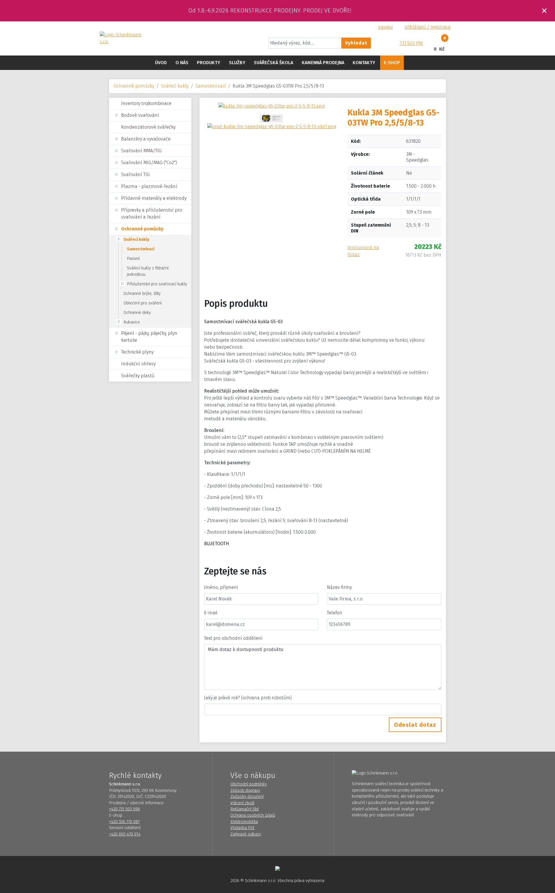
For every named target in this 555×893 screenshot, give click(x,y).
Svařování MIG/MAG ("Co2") (149, 162)
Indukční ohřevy (138, 364)
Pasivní (133, 258)
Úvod (161, 62)
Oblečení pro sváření (142, 303)
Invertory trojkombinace (146, 103)
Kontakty (364, 62)
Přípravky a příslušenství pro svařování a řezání (151, 213)
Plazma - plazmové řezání (149, 186)
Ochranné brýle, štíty (142, 293)
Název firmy (339, 587)
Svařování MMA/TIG (141, 151)
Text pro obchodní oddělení (233, 638)
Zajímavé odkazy (245, 834)
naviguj (385, 27)
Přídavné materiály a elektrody (153, 198)
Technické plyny (137, 352)
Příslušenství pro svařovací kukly (157, 284)
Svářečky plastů (137, 375)
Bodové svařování (140, 115)
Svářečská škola (273, 62)
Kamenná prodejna (323, 62)
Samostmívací (210, 86)
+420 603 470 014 (124, 834)
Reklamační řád (244, 809)
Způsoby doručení (247, 796)
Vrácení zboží (242, 802)
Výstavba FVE (242, 827)
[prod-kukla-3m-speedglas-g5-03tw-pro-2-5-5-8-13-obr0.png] (271, 118)
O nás (181, 62)
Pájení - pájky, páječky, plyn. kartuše (149, 336)
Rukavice (131, 322)
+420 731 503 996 (124, 809)
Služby (237, 62)
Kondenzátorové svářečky (148, 127)
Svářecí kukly (174, 86)
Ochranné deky (137, 312)
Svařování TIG (135, 174)
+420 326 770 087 (124, 821)
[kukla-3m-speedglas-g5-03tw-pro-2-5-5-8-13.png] (271, 105)
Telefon (334, 612)
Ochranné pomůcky (134, 86)
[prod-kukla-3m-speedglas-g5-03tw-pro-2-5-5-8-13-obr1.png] (271, 126)
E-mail (210, 612)
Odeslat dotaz (415, 724)
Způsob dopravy (245, 790)
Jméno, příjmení (221, 587)
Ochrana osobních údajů (252, 815)
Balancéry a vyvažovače (146, 139)
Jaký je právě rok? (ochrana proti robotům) (248, 697)
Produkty (208, 62)
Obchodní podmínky (248, 784)
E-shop (392, 62)
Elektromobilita (244, 821)
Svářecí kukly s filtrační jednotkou (148, 271)
